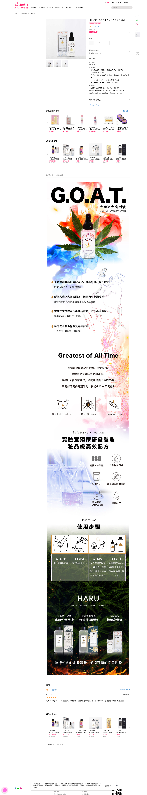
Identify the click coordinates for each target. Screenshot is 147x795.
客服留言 (84, 791)
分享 (92, 105)
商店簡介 (56, 791)
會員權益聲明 (86, 794)
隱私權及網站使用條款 (60, 794)
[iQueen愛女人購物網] (21, 5)
